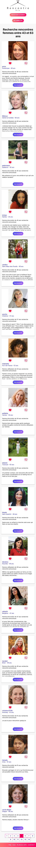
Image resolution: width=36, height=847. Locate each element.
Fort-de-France (7, 365)
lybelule (4, 463)
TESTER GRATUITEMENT (18, 14)
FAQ (10, 845)
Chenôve (5, 316)
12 (21, 839)
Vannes (4, 415)
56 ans (11, 564)
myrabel (5, 661)
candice (4, 264)
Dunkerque (5, 68)
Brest (4, 663)
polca (4, 66)
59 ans (10, 415)
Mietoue (5, 116)
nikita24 (5, 611)
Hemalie (5, 760)
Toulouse (5, 464)
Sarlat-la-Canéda (7, 118)
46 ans (10, 811)
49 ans (15, 514)
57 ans (12, 316)
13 (25, 839)
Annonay (5, 712)
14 (29, 839)
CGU (14, 845)
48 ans (13, 68)
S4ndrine (5, 562)
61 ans (11, 712)
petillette (5, 413)
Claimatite (5, 364)
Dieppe (4, 811)
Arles (4, 762)
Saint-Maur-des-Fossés (9, 266)
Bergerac (5, 613)
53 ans (16, 365)
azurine (4, 314)
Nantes (4, 217)
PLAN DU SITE (22, 845)
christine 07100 (7, 710)
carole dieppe (6, 810)
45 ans (12, 167)
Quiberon (5, 167)
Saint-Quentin (6, 514)
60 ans (17, 118)
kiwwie (4, 512)
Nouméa (5, 564)
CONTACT (31, 845)
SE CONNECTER (18, 20)
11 (18, 839)
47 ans (12, 613)
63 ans (12, 464)
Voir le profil (18, 85)
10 (14, 839)
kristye (4, 215)
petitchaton (6, 165)
